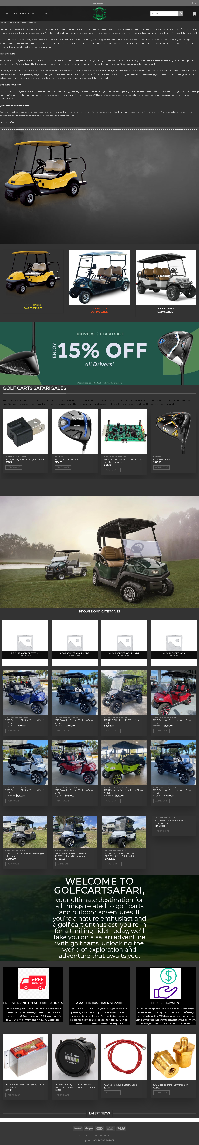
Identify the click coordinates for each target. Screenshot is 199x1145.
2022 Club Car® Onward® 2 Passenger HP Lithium (24, 854)
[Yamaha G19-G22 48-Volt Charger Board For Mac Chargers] (124, 431)
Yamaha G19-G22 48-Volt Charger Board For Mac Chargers (124, 460)
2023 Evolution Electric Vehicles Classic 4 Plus (25, 721)
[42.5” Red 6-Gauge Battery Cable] (124, 1057)
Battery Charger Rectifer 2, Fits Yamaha (25, 459)
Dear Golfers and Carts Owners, (18, 22)
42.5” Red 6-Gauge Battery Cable (120, 1085)
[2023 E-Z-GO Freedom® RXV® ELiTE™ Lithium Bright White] (75, 832)
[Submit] (180, 13)
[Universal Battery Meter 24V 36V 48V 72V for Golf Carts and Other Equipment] (75, 1057)
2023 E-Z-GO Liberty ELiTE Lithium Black (122, 721)
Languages (98, 3)
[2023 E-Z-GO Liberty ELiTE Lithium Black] (124, 692)
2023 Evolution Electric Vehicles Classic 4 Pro (173, 721)
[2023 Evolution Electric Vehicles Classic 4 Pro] (173, 692)
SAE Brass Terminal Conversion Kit (170, 1085)
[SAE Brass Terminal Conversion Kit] (173, 1057)
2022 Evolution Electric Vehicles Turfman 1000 (171, 822)
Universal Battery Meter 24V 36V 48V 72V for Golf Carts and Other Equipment (75, 1086)
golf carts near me (10, 84)
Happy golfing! (8, 122)
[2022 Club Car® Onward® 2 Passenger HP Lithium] (25, 832)
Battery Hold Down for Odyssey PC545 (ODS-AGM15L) (24, 1086)
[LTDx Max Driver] (173, 431)
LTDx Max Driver (161, 459)
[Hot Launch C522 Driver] (75, 431)
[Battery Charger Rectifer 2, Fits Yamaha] (25, 431)
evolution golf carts (17, 13)
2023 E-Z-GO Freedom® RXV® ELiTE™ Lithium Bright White (70, 854)
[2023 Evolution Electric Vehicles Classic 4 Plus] (25, 692)
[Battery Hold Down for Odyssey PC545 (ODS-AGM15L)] (25, 1057)
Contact (44, 13)
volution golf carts (188, 33)
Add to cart (14, 467)
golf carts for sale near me (14, 105)
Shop (34, 13)
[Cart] (194, 13)
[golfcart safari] (99, 13)
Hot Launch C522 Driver (67, 459)
